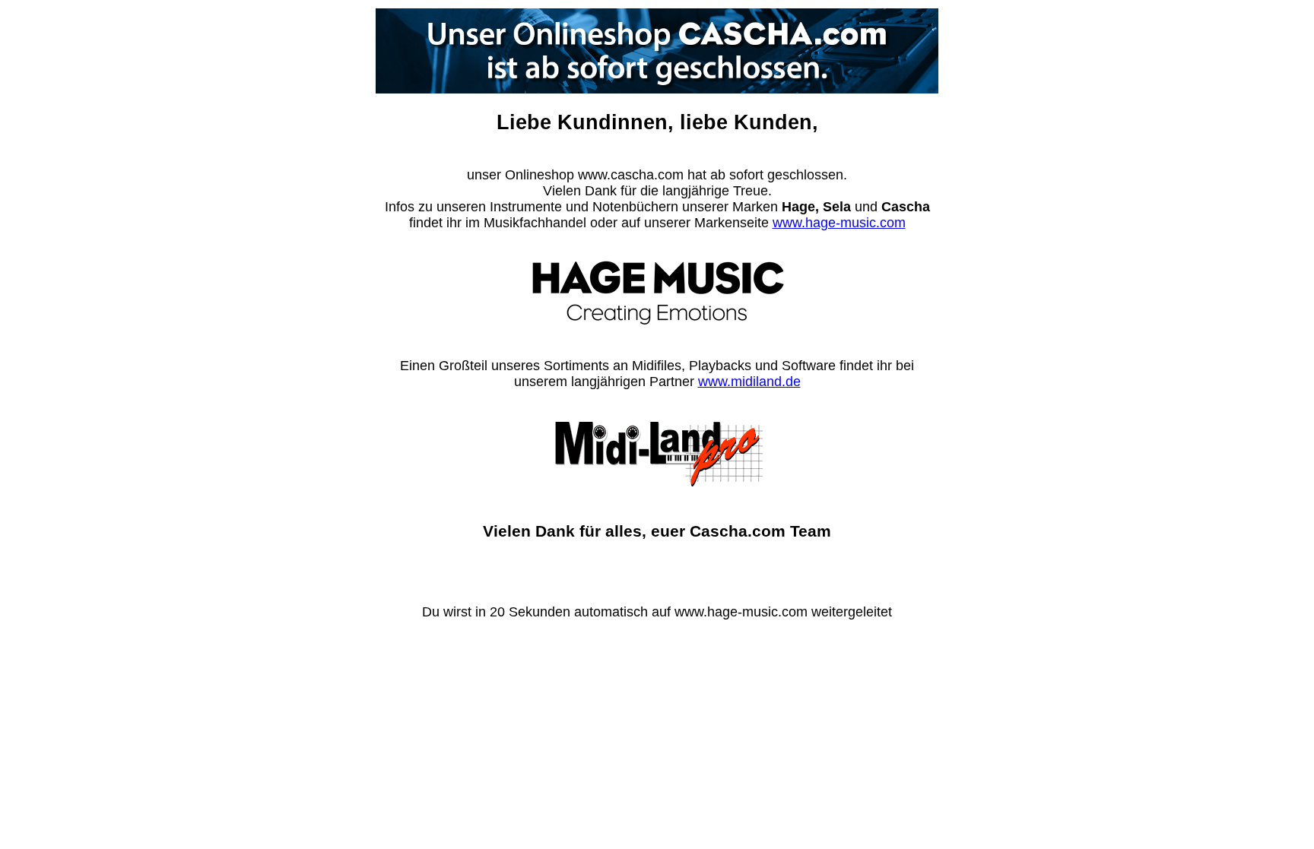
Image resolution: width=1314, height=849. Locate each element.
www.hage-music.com (839, 222)
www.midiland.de (749, 381)
